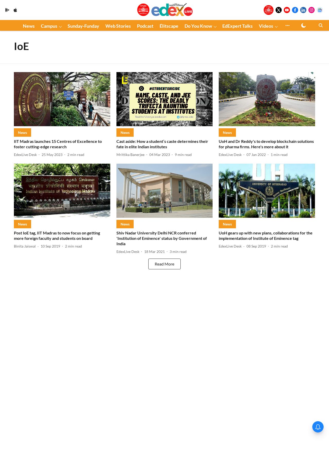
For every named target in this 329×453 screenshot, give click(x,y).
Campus (49, 26)
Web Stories (118, 26)
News (29, 26)
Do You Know (198, 26)
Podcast (145, 26)
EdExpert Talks (237, 26)
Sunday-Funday (83, 26)
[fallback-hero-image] (62, 99)
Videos (266, 26)
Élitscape (169, 26)
